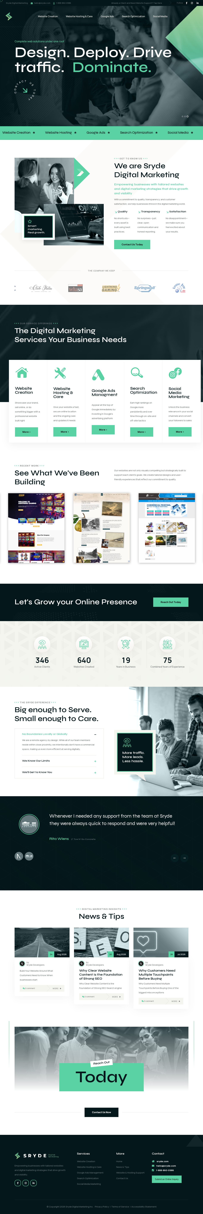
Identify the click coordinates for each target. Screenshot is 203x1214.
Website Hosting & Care (79, 16)
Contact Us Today (132, 244)
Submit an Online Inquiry (167, 1179)
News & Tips (122, 1167)
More (56, 988)
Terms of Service (120, 1206)
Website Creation (48, 16)
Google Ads (107, 16)
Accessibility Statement (143, 1206)
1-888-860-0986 (63, 3)
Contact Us (122, 1178)
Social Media (160, 16)
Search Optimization (133, 16)
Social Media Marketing (89, 1183)
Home (119, 1161)
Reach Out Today (171, 602)
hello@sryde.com (42, 3)
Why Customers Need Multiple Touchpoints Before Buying (157, 975)
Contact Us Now (101, 1112)
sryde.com (163, 1161)
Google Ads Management (90, 1172)
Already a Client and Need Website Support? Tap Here (136, 3)
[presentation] (175, 858)
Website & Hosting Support (130, 1172)
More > (26, 432)
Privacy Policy (102, 1206)
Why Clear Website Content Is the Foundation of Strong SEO (100, 975)
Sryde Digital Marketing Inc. (79, 1206)
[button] (182, 116)
